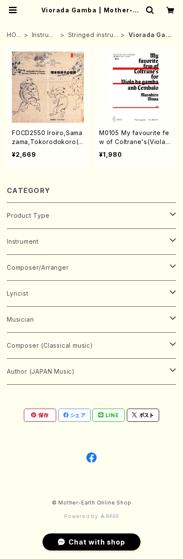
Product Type (28, 215)
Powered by (82, 516)
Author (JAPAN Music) (41, 371)
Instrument (45, 35)
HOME (14, 35)
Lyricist (17, 293)
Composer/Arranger (38, 267)
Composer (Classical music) (50, 345)
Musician (20, 319)
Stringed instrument (93, 35)
